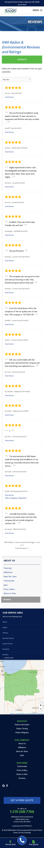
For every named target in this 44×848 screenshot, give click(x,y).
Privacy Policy (36, 830)
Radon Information (22, 725)
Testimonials (9, 581)
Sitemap (27, 832)
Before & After (10, 593)
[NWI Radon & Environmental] (22, 840)
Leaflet (12, 713)
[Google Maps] (3, 785)
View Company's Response (15, 498)
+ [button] (41, 705)
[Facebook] (7, 785)
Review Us (22, 59)
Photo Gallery (9, 589)
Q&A (5, 585)
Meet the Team (10, 576)
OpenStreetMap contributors (35, 713)
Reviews (7, 599)
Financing (7, 568)
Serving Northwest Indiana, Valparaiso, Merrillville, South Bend (22, 3)
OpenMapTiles (20, 713)
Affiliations (8, 572)
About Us (9, 560)
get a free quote (22, 800)
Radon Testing (22, 728)
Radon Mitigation (22, 732)
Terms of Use (18, 832)
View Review (9, 97)
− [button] (41, 709)
